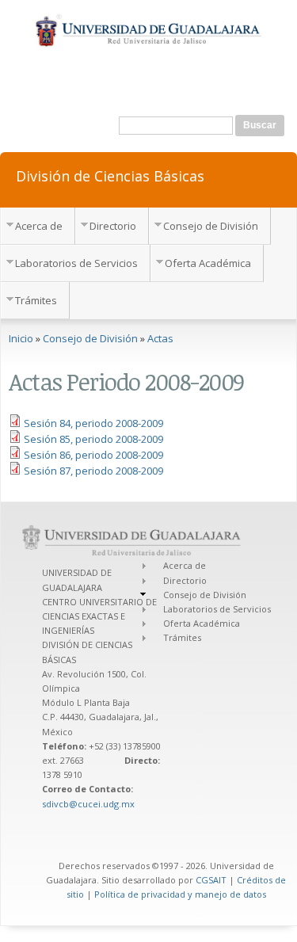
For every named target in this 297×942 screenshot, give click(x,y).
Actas (160, 338)
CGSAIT (211, 880)
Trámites (36, 300)
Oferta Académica (208, 263)
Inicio (21, 338)
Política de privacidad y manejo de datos (180, 894)
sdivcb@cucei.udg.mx (88, 804)
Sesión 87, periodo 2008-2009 (93, 470)
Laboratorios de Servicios (76, 263)
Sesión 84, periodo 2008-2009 (93, 423)
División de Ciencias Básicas (110, 175)
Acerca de (39, 226)
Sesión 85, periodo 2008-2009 (93, 439)
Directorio (112, 226)
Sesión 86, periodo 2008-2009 (93, 455)
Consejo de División (210, 226)
